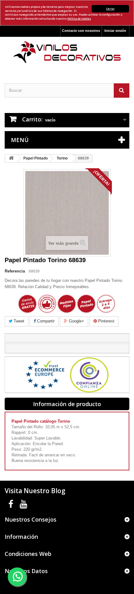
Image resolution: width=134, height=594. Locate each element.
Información (21, 536)
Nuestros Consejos (30, 519)
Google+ (76, 321)
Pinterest (105, 321)
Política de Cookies (79, 18)
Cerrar (110, 8)
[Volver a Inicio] (11, 158)
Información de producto (67, 404)
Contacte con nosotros (81, 30)
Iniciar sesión (115, 30)
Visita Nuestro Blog (35, 490)
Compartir (45, 321)
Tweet (18, 321)
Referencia (15, 271)
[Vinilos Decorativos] (67, 52)
